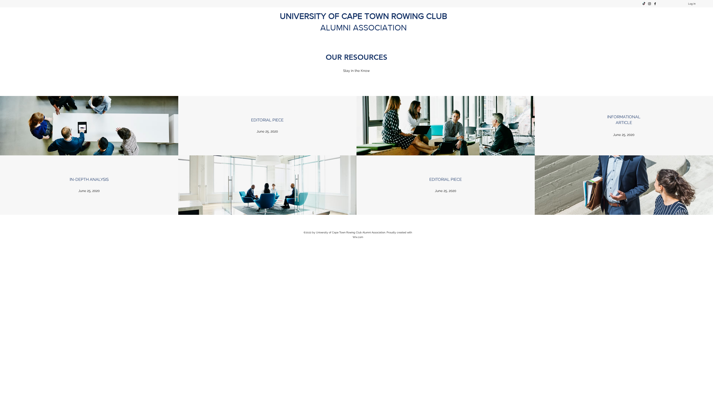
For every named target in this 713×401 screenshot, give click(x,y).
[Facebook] (655, 4)
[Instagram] (649, 4)
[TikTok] (644, 4)
